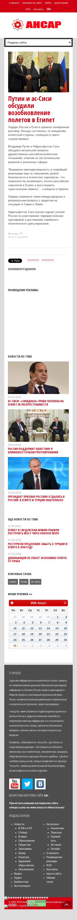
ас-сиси (35, 581)
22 (56, 634)
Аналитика (57, 828)
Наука (22, 853)
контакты (38, 9)
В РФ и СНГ (25, 828)
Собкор (22, 832)
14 (48, 628)
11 (23, 628)
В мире (22, 836)
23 (65, 634)
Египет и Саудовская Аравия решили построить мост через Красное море (33, 531)
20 (40, 634)
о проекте (14, 2)
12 (31, 628)
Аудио (18, 877)
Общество (24, 844)
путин (24, 581)
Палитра (23, 857)
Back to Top (66, 904)
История (56, 844)
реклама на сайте (32, 2)
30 (65, 639)
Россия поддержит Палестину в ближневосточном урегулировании (33, 450)
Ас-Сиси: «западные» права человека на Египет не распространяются (36, 402)
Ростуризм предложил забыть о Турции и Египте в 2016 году (37, 545)
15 (56, 628)
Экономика (25, 848)
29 (56, 639)
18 (23, 634)
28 (48, 639)
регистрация (61, 2)
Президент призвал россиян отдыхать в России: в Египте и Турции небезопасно (36, 498)
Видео (18, 873)
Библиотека (21, 881)
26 (31, 639)
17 (14, 634)
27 (40, 639)
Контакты (52, 869)
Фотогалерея (22, 885)
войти (48, 2)
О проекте (52, 853)
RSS (28, 9)
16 (65, 628)
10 (14, 628)
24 (14, 639)
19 (31, 634)
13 (40, 628)
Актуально (52, 824)
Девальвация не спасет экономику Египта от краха (37, 559)
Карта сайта (53, 873)
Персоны (56, 832)
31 (14, 645)
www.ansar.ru (38, 807)
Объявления (26, 869)
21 (48, 634)
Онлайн (55, 848)
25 (23, 639)
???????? (33, 260)
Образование (26, 840)
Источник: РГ (15, 233)
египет (12, 581)
